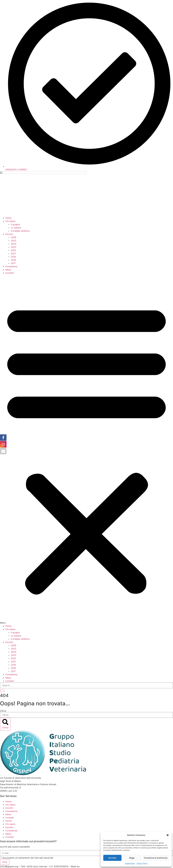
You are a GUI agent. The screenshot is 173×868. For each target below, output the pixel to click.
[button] (167, 835)
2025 (13, 240)
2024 (13, 243)
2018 (13, 260)
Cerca (3, 711)
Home (8, 218)
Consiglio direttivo (20, 230)
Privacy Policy (142, 863)
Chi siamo (10, 221)
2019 (13, 256)
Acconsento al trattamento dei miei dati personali (27, 858)
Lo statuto (16, 227)
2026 (13, 237)
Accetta (112, 858)
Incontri (9, 234)
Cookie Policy (130, 863)
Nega (131, 858)
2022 (13, 250)
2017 (13, 263)
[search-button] (2, 690)
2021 (13, 253)
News (8, 269)
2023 (13, 247)
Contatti (9, 273)
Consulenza (11, 266)
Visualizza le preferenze (155, 858)
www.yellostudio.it (89, 866)
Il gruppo (15, 224)
